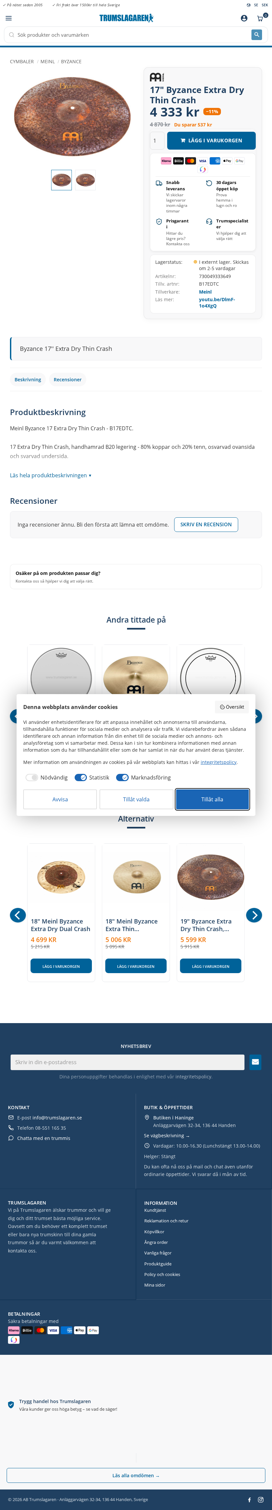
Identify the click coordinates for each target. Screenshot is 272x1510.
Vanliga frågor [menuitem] (157, 1253)
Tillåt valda (136, 799)
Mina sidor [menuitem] (154, 1285)
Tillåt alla (212, 799)
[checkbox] (45, 777)
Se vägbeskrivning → (167, 1135)
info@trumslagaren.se (57, 1117)
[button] (8, 18)
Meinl (205, 292)
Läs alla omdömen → (136, 1475)
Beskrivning (28, 379)
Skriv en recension (206, 524)
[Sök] (256, 34)
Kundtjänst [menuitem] (155, 1210)
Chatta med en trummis (43, 1138)
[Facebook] (249, 1499)
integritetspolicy (193, 1076)
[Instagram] (260, 1499)
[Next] (254, 915)
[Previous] (18, 915)
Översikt (235, 707)
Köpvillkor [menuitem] (154, 1232)
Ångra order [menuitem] (156, 1242)
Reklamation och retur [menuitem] (166, 1221)
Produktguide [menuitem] (157, 1264)
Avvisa (60, 799)
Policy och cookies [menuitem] (162, 1274)
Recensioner (68, 379)
